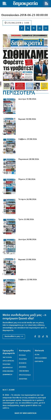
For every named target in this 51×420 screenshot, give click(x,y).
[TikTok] (43, 336)
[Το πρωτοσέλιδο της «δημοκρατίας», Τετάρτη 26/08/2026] (9, 206)
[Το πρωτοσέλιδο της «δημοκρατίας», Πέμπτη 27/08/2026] (9, 186)
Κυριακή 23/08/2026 (27, 260)
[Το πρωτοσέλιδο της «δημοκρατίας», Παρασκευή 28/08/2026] (9, 166)
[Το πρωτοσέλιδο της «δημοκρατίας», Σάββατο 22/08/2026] (9, 286)
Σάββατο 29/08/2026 (27, 139)
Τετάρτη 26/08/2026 (27, 199)
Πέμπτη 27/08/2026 (26, 179)
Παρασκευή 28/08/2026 (28, 159)
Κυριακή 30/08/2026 (27, 119)
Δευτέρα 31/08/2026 (27, 99)
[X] (27, 28)
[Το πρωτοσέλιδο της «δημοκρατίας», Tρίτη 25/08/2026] (9, 226)
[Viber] (33, 28)
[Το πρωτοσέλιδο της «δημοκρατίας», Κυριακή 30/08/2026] (9, 126)
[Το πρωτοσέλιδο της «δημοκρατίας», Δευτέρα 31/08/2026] (9, 106)
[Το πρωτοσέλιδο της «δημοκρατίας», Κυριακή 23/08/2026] (9, 266)
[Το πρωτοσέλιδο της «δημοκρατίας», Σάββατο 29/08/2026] (9, 146)
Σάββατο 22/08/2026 (27, 280)
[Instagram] (39, 336)
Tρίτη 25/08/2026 (26, 219)
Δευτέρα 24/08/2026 (27, 240)
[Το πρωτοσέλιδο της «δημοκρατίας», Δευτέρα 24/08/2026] (9, 246)
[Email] (45, 28)
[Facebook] (21, 28)
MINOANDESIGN (29, 413)
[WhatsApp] (39, 28)
